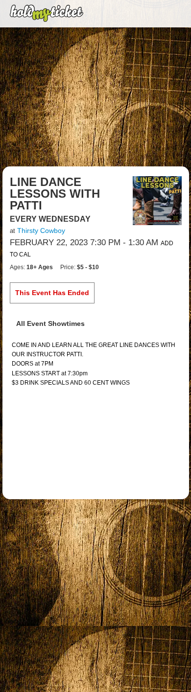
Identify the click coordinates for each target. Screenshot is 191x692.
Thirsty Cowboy (41, 230)
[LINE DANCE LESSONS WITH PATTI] (157, 200)
